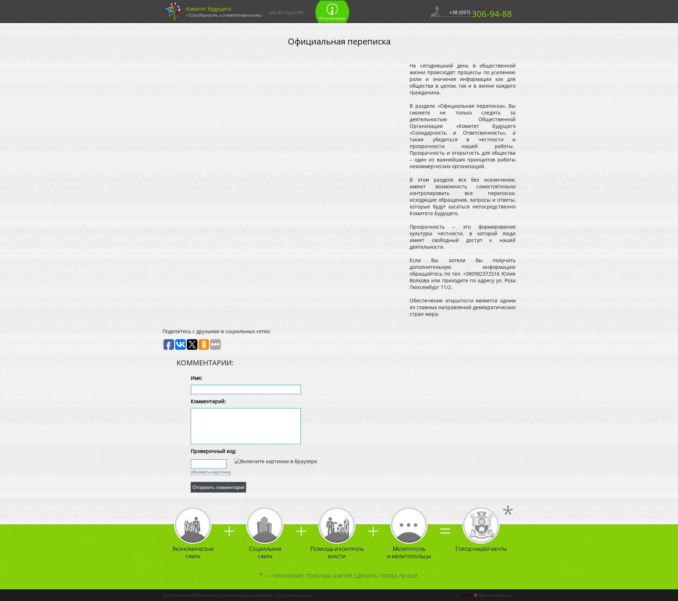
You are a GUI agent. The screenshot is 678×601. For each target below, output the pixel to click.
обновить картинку (211, 472)
